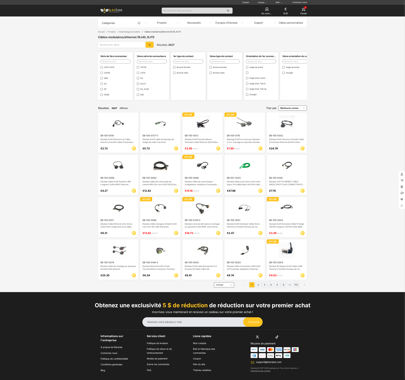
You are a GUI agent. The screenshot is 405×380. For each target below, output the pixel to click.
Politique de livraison (157, 343)
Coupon (245, 2)
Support (258, 22)
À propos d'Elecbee (226, 22)
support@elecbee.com (269, 362)
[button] (267, 11)
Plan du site (199, 364)
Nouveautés (194, 22)
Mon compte (199, 343)
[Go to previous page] (243, 284)
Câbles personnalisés (291, 22)
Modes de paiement (157, 358)
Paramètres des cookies (260, 371)
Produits (162, 22)
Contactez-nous (299, 2)
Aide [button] (278, 2)
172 (296, 284)
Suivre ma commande (158, 364)
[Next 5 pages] (289, 284)
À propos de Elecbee (111, 347)
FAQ (149, 370)
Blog (103, 370)
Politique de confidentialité (114, 358)
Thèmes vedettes (202, 370)
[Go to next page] (304, 284)
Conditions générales (111, 364)
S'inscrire (253, 322)
